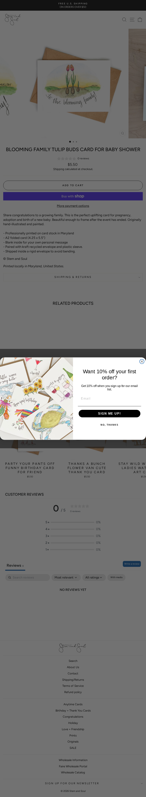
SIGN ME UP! (109, 413)
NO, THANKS (109, 425)
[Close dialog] (142, 361)
